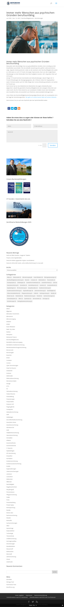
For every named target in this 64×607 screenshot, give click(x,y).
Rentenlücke (19, 296)
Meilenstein (9, 479)
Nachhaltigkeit (51, 290)
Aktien (9, 277)
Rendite (53, 293)
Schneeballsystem (12, 298)
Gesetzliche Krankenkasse (33, 282)
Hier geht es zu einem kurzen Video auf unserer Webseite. (41, 97)
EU (7, 388)
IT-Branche (9, 448)
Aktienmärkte (17, 277)
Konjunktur (9, 456)
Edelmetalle (42, 280)
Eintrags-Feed (10, 582)
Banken (8, 332)
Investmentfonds (52, 285)
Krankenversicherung (44, 288)
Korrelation (9, 458)
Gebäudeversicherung (12, 412)
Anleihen (8, 321)
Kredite (8, 466)
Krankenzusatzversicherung (14, 290)
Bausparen (9, 334)
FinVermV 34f (10, 404)
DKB (10, 18)
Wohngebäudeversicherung (25, 301)
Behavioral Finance (11, 337)
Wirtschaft (9, 554)
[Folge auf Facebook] (9, 108)
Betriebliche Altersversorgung (14, 342)
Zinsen (8, 559)
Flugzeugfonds (10, 407)
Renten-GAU (9, 513)
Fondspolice (9, 409)
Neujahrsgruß (10, 489)
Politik (36, 293)
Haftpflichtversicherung (12, 432)
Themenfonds (10, 536)
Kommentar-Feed (11, 584)
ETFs (7, 386)
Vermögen (46, 298)
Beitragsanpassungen (50, 277)
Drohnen (8, 373)
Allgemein (9, 311)
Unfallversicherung (11, 538)
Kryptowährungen (28, 290)
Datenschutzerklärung (40, 595)
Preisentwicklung (10, 502)
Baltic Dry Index (10, 329)
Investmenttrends (11, 445)
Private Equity (10, 505)
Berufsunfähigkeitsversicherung (15, 280)
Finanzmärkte (51, 280)
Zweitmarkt (9, 562)
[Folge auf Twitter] (12, 108)
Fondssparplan (11, 282)
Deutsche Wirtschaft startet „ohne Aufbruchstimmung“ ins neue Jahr (24, 263)
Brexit (27, 280)
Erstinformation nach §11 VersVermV (17, 597)
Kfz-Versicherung (21, 288)
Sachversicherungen (49, 296)
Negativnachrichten (11, 487)
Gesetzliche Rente (46, 282)
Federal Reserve (10, 394)
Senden (53, 145)
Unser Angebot (19, 595)
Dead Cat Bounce (11, 368)
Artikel (8, 324)
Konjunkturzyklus (33, 288)
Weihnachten (9, 551)
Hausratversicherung (12, 285)
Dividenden (9, 370)
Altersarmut (9, 316)
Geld (7, 414)
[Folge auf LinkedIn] (15, 108)
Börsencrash (9, 350)
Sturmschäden (37, 298)
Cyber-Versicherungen (12, 365)
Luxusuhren (9, 476)
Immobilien (23, 285)
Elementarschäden (11, 381)
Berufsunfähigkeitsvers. (27, 18)
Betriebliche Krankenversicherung (15, 345)
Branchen (9, 355)
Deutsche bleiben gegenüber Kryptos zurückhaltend (20, 260)
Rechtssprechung (44, 293)
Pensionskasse (10, 492)
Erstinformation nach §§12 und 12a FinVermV (43, 597)
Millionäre (9, 482)
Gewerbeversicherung (12, 425)
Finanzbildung (10, 396)
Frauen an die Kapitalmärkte (14, 258)
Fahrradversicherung (11, 391)
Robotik (39, 296)
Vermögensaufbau (11, 541)
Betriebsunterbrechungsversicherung (16, 347)
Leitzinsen (9, 474)
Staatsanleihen (10, 531)
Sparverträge (9, 528)
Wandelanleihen (10, 546)
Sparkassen (27, 298)
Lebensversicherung (40, 290)
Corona (8, 363)
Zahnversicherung (11, 556)
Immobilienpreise (33, 285)
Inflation (8, 440)
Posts (8, 500)
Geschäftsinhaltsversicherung (14, 420)
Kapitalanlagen (11, 288)
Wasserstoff (9, 549)
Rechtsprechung (10, 507)
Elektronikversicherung (12, 378)
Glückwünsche (10, 427)
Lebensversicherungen (12, 471)
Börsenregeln (10, 352)
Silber (21, 298)
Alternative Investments (12, 314)
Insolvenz (43, 285)
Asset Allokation (38, 277)
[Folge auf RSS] (19, 108)
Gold (55, 282)
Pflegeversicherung (27, 293)
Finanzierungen (10, 399)
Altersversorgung (27, 277)
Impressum (29, 595)
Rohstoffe (9, 520)
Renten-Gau (10, 296)
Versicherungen (39, 18)
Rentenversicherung (29, 296)
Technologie (9, 533)
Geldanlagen (21, 282)
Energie (8, 383)
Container (34, 280)
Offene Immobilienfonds (13, 293)
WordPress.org (10, 587)
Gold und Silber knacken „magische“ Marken (18, 255)
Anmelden (9, 579)
